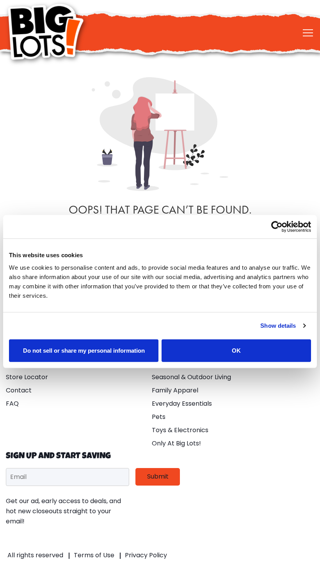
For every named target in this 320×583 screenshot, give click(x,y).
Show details (278, 325)
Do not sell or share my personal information (84, 350)
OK (236, 350)
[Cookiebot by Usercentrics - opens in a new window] (277, 227)
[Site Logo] (47, 31)
